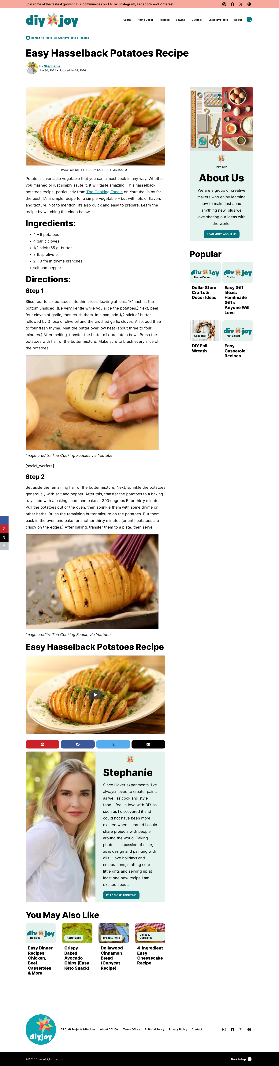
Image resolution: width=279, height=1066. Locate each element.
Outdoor (197, 19)
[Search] (249, 19)
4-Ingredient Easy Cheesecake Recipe (150, 955)
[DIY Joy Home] (52, 19)
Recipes (164, 19)
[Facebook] (232, 4)
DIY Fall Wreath (199, 348)
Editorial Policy (154, 1029)
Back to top (238, 1059)
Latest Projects (218, 19)
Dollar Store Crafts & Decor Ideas (204, 292)
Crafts (127, 19)
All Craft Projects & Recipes (71, 37)
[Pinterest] (249, 4)
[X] (241, 4)
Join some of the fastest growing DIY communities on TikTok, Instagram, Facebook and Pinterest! (100, 4)
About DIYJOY (109, 1029)
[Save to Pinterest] (4, 529)
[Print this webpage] (4, 546)
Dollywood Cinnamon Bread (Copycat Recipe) (112, 958)
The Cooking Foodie (104, 192)
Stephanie (52, 66)
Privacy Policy (178, 1029)
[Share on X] (4, 537)
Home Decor (145, 19)
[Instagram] (224, 4)
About (238, 19)
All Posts (46, 37)
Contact (197, 1029)
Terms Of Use (131, 1029)
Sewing (180, 19)
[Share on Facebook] (4, 520)
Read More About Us (221, 234)
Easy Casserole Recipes (235, 350)
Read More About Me (121, 895)
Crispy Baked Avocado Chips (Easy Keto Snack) (76, 958)
